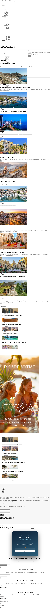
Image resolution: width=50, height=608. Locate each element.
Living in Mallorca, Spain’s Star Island (8, 205)
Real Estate (5, 11)
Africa (6, 33)
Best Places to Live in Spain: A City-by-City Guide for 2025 (12, 276)
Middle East (7, 38)
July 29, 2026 (5, 473)
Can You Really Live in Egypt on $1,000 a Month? (9, 333)
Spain (6, 22)
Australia (7, 35)
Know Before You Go (7, 41)
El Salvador (7, 28)
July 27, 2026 (5, 482)
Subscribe (3, 44)
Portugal (7, 20)
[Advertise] (19, 432)
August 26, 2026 (6, 326)
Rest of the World (8, 39)
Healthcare (5, 14)
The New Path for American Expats (7, 181)
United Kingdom (8, 23)
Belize (7, 26)
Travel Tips (3, 40)
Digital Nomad (6, 13)
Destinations (4, 16)
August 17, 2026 (6, 335)
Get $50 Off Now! (3, 576)
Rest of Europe (8, 24)
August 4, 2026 (6, 464)
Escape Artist (8, 47)
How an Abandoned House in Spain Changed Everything (12, 299)
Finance (5, 10)
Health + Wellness (7, 88)
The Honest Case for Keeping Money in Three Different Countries (11, 324)
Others (5, 32)
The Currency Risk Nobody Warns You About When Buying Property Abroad (13, 351)
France (7, 62)
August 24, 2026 (6, 317)
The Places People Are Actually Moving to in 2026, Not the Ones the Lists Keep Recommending (16, 342)
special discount (14, 500)
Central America (6, 25)
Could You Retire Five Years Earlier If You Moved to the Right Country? (12, 471)
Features (3, 5)
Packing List (6, 86)
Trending (5, 8)
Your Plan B (4, 9)
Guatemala (7, 29)
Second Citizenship (6, 12)
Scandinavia (7, 21)
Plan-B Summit (6, 15)
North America (8, 36)
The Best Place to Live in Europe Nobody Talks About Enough (13, 111)
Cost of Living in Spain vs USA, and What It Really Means (12, 252)
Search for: (2, 525)
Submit (1, 514)
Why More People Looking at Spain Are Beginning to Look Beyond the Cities (16, 87)
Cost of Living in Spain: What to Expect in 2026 (10, 228)
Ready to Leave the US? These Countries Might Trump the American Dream (16, 134)
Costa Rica (7, 27)
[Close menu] (14, 1)
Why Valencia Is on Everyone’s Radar (8, 157)
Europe (5, 17)
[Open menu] (0, 47)
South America (8, 37)
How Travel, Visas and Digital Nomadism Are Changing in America (12, 315)
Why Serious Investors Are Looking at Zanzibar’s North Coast (11, 480)
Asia (6, 34)
